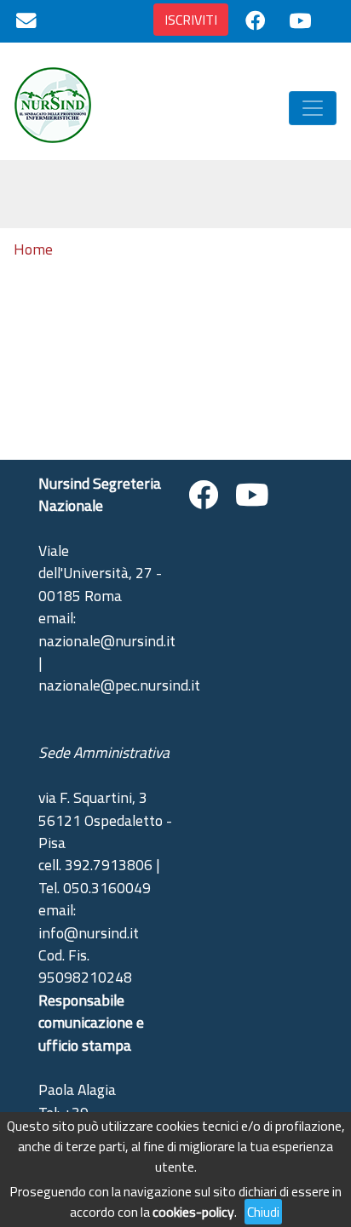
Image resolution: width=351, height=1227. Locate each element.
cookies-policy (193, 1211)
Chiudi (263, 1211)
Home (33, 249)
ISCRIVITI (190, 19)
